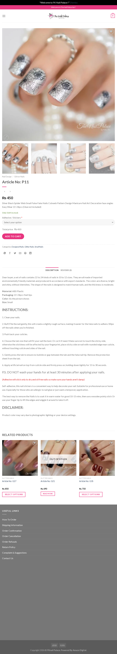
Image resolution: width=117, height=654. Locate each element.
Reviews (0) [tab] (66, 270)
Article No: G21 (48, 481)
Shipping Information (12, 525)
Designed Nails (18, 247)
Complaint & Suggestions (14, 552)
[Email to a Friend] (20, 253)
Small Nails (39, 247)
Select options (14, 494)
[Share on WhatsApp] (4, 253)
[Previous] (8, 84)
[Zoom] (6, 137)
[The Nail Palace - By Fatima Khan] (58, 16)
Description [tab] (52, 270)
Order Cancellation (11, 536)
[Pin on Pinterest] (25, 253)
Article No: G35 (86, 481)
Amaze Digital (79, 650)
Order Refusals (9, 541)
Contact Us (7, 558)
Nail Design (7, 176)
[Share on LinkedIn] (30, 253)
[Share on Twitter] (15, 253)
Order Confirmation (12, 530)
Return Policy (8, 547)
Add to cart (13, 236)
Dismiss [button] (74, 2)
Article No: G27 (9, 481)
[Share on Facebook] (10, 253)
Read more (48, 494)
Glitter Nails (19, 176)
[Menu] (4, 15)
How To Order (9, 519)
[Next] (109, 84)
